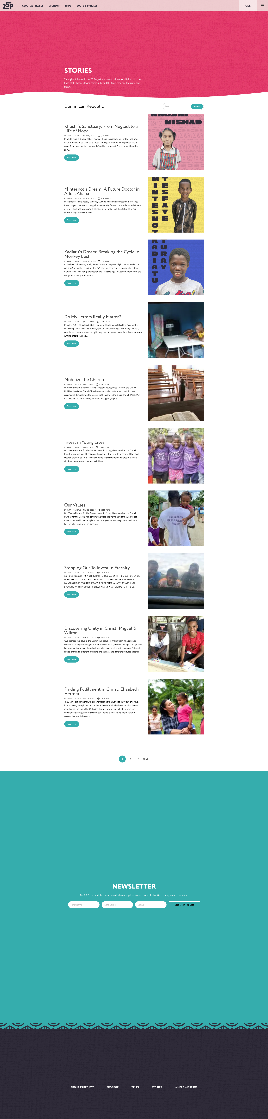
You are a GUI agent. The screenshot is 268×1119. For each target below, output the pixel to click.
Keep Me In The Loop (184, 904)
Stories (157, 1087)
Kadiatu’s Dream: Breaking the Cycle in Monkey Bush (101, 254)
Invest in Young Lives (84, 442)
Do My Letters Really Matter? (92, 317)
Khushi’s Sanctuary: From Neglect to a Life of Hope (101, 128)
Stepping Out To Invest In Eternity (97, 568)
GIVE (248, 6)
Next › (146, 759)
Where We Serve (186, 1087)
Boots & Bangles (87, 6)
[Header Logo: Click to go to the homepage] (10, 5)
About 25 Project (32, 6)
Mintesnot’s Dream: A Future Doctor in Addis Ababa (102, 191)
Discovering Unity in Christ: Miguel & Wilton (100, 630)
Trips (68, 6)
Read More (71, 157)
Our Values (74, 505)
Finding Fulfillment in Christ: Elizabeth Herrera (101, 691)
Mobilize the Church (84, 380)
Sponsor (54, 6)
